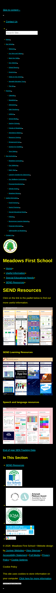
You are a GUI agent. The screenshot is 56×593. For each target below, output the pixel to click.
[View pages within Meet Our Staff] (19, 58)
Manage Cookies (12, 583)
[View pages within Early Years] (16, 170)
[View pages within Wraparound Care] (21, 142)
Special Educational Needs (20, 277)
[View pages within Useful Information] (18, 198)
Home (9, 268)
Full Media (34, 555)
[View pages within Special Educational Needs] (26, 212)
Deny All (19, 583)
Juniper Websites (14, 550)
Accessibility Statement (15, 555)
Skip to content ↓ (11, 10)
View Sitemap (33, 550)
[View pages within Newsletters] (17, 100)
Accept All (6, 583)
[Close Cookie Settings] (3, 588)
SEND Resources (15, 282)
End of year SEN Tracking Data (19, 450)
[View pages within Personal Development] (24, 184)
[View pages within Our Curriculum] (16, 156)
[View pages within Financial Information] (22, 226)
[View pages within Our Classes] (17, 63)
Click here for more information (35, 578)
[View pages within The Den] (14, 86)
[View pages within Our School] (13, 44)
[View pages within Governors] (16, 72)
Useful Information (15, 273)
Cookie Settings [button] (19, 559)
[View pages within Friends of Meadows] (22, 128)
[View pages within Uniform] (14, 114)
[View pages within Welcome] (15, 49)
